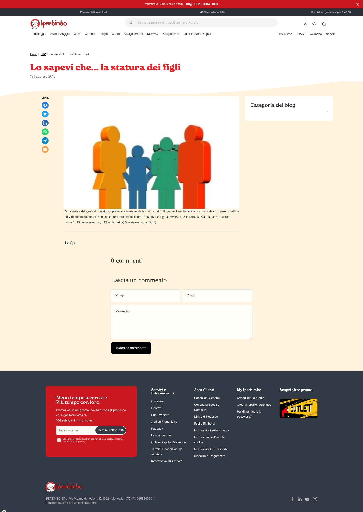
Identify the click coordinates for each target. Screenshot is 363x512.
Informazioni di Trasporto (211, 449)
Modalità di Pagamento (209, 456)
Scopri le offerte (175, 4)
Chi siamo (157, 401)
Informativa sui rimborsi (167, 461)
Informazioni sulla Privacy (211, 430)
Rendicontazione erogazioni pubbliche (71, 502)
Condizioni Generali (207, 398)
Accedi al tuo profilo (250, 398)
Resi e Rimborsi (204, 423)
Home (33, 54)
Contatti (156, 408)
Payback (157, 428)
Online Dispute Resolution (168, 442)
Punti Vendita (160, 415)
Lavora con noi (161, 435)
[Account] (305, 23)
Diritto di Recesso (206, 416)
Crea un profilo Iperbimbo (254, 404)
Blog (43, 54)
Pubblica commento (131, 348)
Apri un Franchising (164, 422)
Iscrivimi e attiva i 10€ (111, 430)
